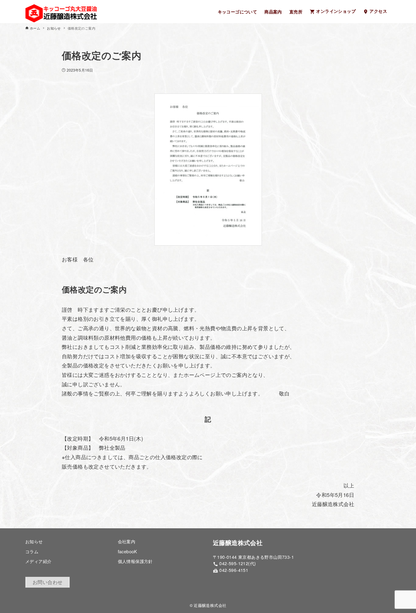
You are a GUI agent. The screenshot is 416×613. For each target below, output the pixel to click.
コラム (31, 551)
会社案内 (127, 541)
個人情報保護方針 (135, 561)
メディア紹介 (38, 561)
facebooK (127, 551)
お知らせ (34, 541)
